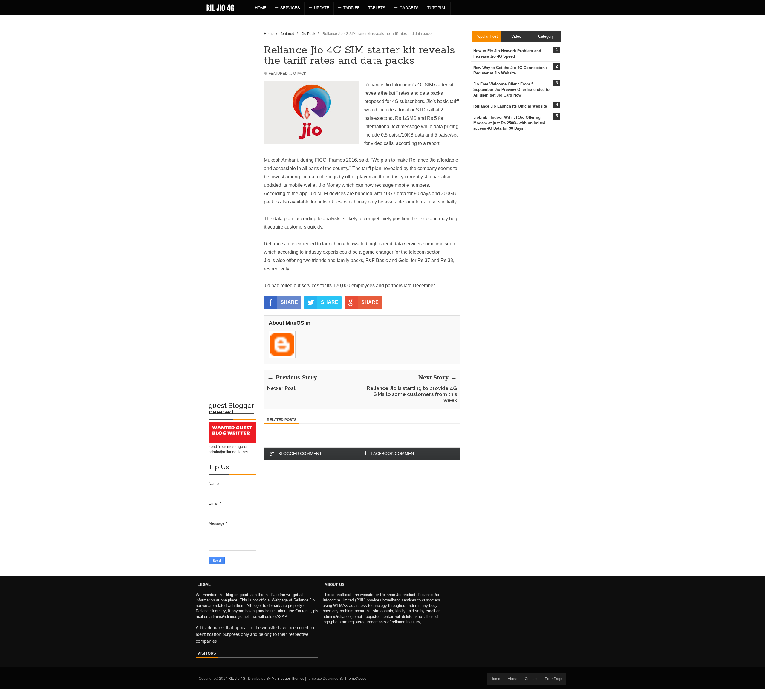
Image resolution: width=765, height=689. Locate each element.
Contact (531, 679)
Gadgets (409, 7)
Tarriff (351, 7)
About (512, 679)
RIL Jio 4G (220, 8)
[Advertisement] (232, 115)
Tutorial (436, 7)
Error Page (553, 679)
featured (278, 73)
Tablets (376, 7)
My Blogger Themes (288, 678)
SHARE (289, 302)
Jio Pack (298, 73)
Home (261, 7)
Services (290, 7)
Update (321, 7)
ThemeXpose (355, 678)
